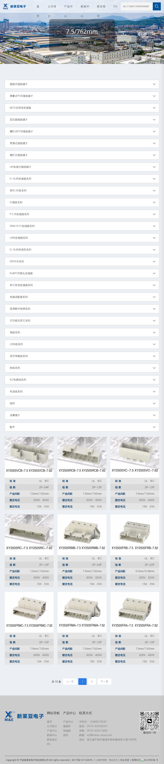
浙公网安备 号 (151, 760)
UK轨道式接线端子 (20, 167)
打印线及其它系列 (20, 320)
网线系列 (15, 332)
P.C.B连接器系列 (19, 214)
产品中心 (68, 8)
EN (116, 6)
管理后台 (136, 760)
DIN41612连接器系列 (22, 226)
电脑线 (67, 730)
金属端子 (15, 415)
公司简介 (52, 8)
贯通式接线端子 (19, 143)
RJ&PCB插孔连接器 (21, 273)
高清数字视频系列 (20, 308)
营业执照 (124, 760)
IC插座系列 (16, 202)
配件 (12, 427)
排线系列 (15, 368)
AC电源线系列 (18, 379)
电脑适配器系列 (19, 297)
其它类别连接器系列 (21, 285)
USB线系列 (16, 344)
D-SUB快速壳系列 (20, 249)
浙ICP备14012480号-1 (83, 760)
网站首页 (67, 42)
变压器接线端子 (19, 119)
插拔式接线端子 (19, 84)
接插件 (67, 726)
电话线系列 (16, 391)
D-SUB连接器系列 (20, 178)
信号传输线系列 (19, 356)
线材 (12, 403)
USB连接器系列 (19, 237)
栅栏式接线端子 (19, 155)
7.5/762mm (94, 42)
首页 (38, 8)
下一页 (104, 681)
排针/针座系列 (18, 190)
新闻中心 (85, 8)
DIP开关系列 (17, 261)
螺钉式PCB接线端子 (21, 131)
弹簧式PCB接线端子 (21, 96)
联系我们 (101, 8)
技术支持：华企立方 (108, 760)
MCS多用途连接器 (20, 107)
